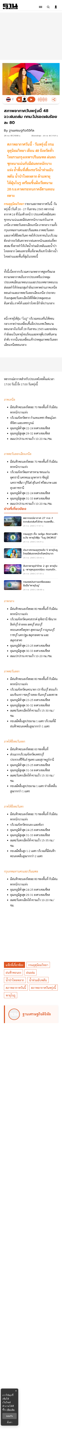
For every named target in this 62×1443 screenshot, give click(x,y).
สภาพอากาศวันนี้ (16, 987)
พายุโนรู (10, 995)
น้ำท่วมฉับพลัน (38, 980)
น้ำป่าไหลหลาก (15, 980)
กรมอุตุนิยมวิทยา (14, 204)
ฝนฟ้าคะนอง (13, 972)
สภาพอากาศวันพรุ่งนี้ (43, 987)
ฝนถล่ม (30, 972)
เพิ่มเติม (11, 1409)
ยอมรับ (9, 1416)
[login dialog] (55, 7)
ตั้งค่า (9, 1422)
